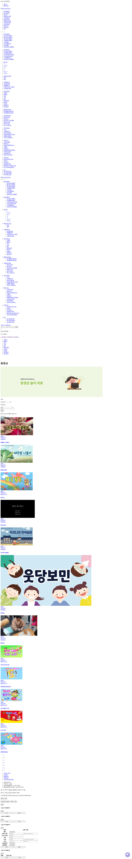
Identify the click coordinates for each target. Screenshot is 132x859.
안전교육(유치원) (8, 56)
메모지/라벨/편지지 (9, 145)
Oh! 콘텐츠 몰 (7, 171)
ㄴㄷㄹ (5, 65)
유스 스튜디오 (7, 125)
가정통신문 (7, 131)
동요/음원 (6, 100)
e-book (5, 103)
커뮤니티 (6, 27)
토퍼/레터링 (7, 153)
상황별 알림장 (7, 136)
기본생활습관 (7, 43)
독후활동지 (7, 85)
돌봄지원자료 (7, 21)
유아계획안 (7, 13)
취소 (6, 798)
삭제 (7, 821)
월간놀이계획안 (8, 37)
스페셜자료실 (7, 22)
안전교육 (6, 42)
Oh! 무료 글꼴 (7, 174)
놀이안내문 (7, 123)
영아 (5, 77)
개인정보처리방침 (8, 779)
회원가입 (6, 5)
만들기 (5, 93)
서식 (5, 129)
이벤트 (5, 160)
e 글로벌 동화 (7, 88)
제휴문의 (6, 776)
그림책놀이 (7, 17)
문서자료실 (7, 24)
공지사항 (6, 162)
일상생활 (6, 45)
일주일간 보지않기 (5, 801)
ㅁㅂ (5, 67)
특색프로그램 (7, 16)
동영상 (5, 102)
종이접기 (6, 106)
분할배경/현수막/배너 (9, 150)
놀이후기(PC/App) (8, 159)
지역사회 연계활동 (9, 47)
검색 (17, 327)
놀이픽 (5, 14)
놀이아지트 (7, 117)
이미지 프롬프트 (8, 137)
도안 (5, 96)
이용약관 (6, 778)
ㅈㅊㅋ (5, 71)
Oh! (5, 29)
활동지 (5, 94)
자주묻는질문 (7, 164)
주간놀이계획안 (8, 39)
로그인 (5, 4)
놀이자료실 (7, 19)
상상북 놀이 (7, 83)
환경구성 (6, 25)
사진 (5, 97)
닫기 (7, 813)
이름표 (5, 146)
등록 (19, 813)
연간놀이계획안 (8, 35)
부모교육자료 (7, 132)
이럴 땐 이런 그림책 (9, 87)
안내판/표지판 (7, 151)
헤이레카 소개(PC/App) (10, 165)
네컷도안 (6, 148)
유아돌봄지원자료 (8, 112)
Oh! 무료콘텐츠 (8, 173)
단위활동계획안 (8, 40)
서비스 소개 (7, 773)
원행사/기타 (7, 122)
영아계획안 (7, 11)
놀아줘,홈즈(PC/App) (9, 134)
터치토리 (6, 105)
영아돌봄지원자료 (8, 111)
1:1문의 (6, 774)
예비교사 (6, 118)
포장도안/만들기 (8, 154)
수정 (19, 821)
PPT (5, 99)
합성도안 (6, 143)
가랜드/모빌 (7, 142)
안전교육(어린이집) (9, 54)
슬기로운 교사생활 (9, 120)
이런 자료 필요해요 (9, 167)
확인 (2, 798)
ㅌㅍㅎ (5, 73)
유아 (5, 79)
